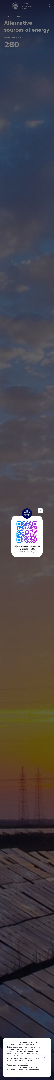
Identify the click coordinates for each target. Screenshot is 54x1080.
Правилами (11, 1049)
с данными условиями (15, 1072)
